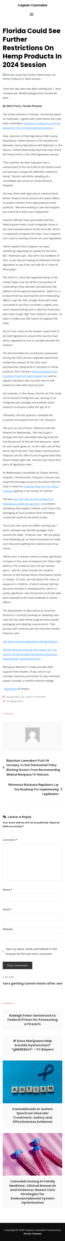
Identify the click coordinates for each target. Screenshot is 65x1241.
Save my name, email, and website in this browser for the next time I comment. (31, 951)
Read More (10, 689)
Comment (10, 840)
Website (8, 929)
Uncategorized (14, 701)
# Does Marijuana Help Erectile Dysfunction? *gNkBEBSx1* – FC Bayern (32, 1045)
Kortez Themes (32, 1233)
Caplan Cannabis (32, 5)
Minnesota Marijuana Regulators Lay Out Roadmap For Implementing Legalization (33, 789)
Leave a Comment (35, 697)
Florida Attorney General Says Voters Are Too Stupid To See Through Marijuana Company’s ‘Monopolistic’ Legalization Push (30, 654)
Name (7, 889)
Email (7, 909)
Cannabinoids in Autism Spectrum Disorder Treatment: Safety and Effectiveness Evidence (32, 1115)
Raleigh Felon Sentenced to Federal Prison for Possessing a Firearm (32, 1019)
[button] (32, 14)
